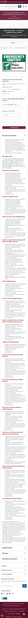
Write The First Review (16, 89)
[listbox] (14, 33)
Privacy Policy (5, 609)
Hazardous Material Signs (20, 47)
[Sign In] (24, 6)
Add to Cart (15, 127)
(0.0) (9, 89)
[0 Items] (26, 6)
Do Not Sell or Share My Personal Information (17, 609)
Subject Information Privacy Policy (11, 611)
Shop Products (4, 47)
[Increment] (24, 123)
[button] (14, 15)
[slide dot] (12, 42)
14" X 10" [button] (5, 115)
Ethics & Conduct (11, 613)
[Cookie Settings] (2, 615)
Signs (11, 47)
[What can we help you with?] (19, 6)
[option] (14, 33)
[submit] (24, 586)
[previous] (10, 43)
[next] (17, 43)
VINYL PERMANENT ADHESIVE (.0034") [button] (12, 104)
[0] (26, 6)
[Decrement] (3, 123)
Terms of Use (21, 611)
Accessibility (17, 613)
